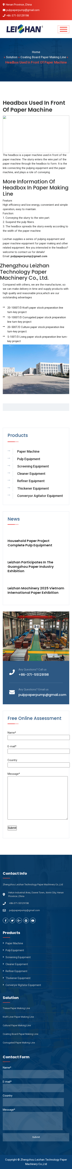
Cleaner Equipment (31, 474)
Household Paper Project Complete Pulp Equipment (30, 543)
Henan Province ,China (19, 4)
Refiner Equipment (31, 481)
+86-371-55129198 (17, 15)
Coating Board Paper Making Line (43, 57)
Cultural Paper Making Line (17, 1025)
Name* (12, 732)
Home (36, 52)
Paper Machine (28, 451)
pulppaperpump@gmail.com (23, 10)
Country (12, 760)
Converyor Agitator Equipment (40, 496)
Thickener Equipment (33, 488)
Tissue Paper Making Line (16, 1008)
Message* (14, 773)
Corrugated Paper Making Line (19, 1042)
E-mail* (12, 746)
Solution (11, 57)
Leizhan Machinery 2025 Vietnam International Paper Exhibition (36, 590)
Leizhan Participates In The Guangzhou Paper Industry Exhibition (31, 566)
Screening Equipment (33, 466)
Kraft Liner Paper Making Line (18, 1016)
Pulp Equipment (28, 459)
